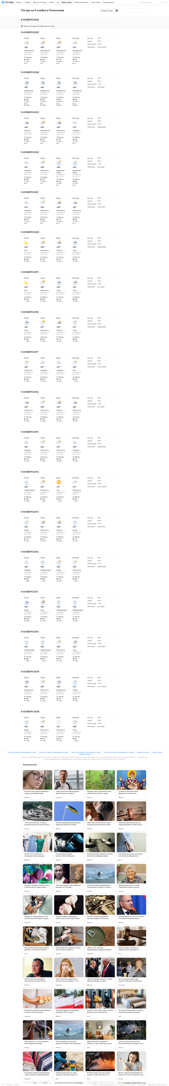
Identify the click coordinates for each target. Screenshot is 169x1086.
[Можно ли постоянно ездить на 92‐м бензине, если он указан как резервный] (100, 1003)
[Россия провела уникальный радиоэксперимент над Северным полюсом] (69, 1035)
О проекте (95, 1084)
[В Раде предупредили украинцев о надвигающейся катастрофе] (69, 816)
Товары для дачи (85, 754)
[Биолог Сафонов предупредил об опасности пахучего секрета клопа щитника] (131, 1066)
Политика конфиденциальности (108, 1084)
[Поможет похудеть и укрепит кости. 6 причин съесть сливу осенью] (37, 878)
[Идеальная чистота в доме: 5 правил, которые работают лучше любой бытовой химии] (100, 1035)
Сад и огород (157, 752)
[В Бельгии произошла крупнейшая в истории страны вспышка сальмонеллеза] (37, 1003)
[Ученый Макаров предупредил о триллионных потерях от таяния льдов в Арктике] (100, 878)
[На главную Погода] (9, 2)
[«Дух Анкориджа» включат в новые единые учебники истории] (100, 972)
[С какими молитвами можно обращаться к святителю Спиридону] (131, 784)
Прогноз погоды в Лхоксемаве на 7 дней (86, 752)
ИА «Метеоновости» (161, 1084)
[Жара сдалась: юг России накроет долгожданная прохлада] (37, 1035)
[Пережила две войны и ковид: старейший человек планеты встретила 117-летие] (131, 878)
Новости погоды (143, 752)
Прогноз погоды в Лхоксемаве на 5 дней (53, 752)
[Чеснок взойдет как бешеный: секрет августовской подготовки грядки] (69, 910)
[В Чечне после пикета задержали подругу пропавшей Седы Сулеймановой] (37, 784)
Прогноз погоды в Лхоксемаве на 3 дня (21, 752)
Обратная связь (141, 1084)
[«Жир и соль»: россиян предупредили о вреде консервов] (100, 941)
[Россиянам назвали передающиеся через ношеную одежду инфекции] (37, 1066)
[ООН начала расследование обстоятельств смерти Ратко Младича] (37, 972)
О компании (9, 1084)
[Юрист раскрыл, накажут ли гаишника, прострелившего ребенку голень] (131, 941)
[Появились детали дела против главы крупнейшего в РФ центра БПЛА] (131, 816)
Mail (3, 1084)
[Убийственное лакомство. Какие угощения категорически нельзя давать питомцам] (100, 816)
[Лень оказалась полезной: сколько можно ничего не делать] (69, 941)
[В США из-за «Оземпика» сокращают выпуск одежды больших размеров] (37, 847)
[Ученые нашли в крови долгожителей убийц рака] (69, 847)
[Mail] (3, 2)
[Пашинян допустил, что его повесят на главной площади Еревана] (131, 910)
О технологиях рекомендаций (127, 1084)
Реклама (16, 1084)
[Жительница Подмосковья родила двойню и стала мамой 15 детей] (37, 941)
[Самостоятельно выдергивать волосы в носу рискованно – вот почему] (69, 972)
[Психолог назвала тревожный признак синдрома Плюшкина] (100, 910)
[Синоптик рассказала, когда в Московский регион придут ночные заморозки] (131, 1035)
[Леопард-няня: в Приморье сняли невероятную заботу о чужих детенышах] (100, 784)
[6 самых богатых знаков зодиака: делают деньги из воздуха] (69, 784)
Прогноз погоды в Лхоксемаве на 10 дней (119, 752)
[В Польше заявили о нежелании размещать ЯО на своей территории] (69, 1003)
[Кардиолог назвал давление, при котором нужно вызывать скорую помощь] (37, 910)
